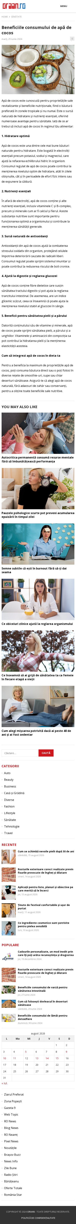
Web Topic (11, 1114)
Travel (8, 833)
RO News (10, 1121)
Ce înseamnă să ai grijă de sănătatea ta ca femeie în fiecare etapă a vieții (38, 677)
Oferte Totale (13, 1188)
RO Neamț (11, 1135)
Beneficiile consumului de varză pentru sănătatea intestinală (42, 989)
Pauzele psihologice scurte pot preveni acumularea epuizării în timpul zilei (38, 515)
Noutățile (10, 1148)
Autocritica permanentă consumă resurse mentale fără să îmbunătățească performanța (38, 459)
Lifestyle (9, 813)
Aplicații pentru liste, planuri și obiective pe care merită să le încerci (45, 888)
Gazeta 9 (10, 1108)
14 (47, 1058)
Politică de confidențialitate (38, 1218)
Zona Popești (13, 1101)
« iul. (4, 1083)
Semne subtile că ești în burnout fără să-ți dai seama (34, 570)
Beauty (8, 780)
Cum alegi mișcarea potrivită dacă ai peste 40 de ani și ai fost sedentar (36, 733)
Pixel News (11, 1141)
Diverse (9, 800)
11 (14, 1058)
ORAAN (31, 1211)
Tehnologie (11, 826)
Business (10, 786)
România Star (13, 1195)
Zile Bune (10, 1168)
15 (57, 1058)
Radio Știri (10, 1175)
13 (37, 1058)
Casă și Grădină (14, 793)
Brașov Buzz (12, 1155)
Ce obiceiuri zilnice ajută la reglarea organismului (37, 624)
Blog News (11, 1128)
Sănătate (16, 16)
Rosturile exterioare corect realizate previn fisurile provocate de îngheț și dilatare (45, 871)
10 (4, 1058)
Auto (7, 773)
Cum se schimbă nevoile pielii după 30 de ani (46, 851)
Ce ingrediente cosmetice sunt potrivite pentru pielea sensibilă (43, 924)
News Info (11, 1161)
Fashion (9, 806)
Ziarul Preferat (14, 1094)
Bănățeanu (11, 1181)
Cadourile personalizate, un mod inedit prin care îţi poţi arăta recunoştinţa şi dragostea (46, 953)
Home (5, 16)
